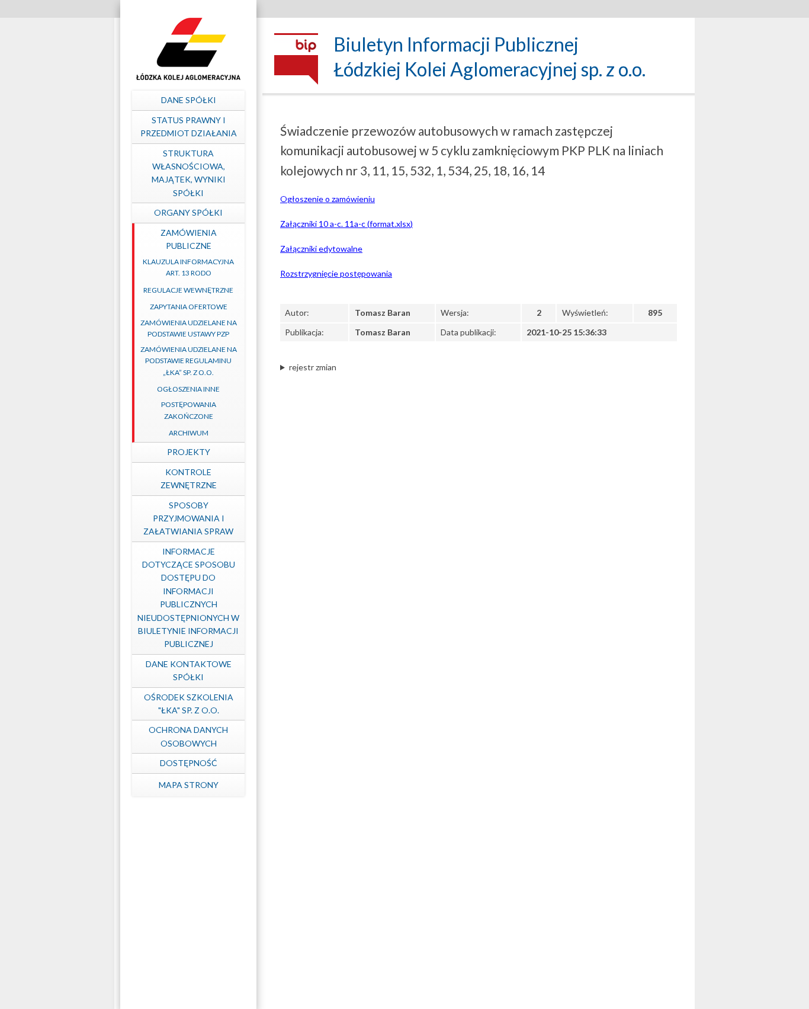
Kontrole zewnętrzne (188, 478)
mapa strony (189, 785)
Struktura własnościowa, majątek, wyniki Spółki (189, 173)
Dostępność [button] (188, 763)
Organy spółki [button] (188, 212)
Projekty (188, 452)
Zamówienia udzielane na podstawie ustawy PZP (188, 328)
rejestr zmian (312, 367)
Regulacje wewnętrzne (188, 290)
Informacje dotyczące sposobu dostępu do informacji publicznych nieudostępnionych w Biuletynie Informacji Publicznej (188, 597)
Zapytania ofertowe (188, 306)
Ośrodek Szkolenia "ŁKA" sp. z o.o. (188, 703)
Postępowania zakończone (188, 410)
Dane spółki (188, 100)
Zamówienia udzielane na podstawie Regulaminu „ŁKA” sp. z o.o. (188, 360)
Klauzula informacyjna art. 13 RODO (188, 267)
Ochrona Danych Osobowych (188, 736)
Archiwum (188, 432)
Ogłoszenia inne (188, 389)
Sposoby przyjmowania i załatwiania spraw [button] (188, 518)
